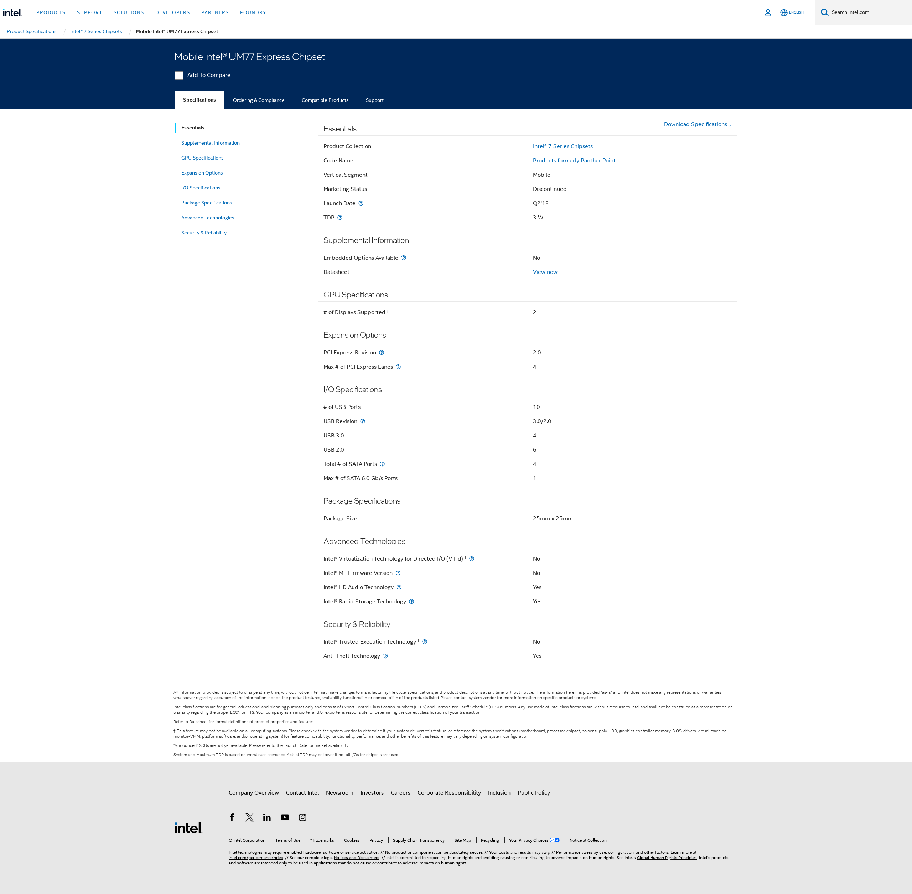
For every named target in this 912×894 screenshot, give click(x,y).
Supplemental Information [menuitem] (210, 143)
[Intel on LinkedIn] (267, 818)
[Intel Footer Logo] (189, 827)
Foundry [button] (253, 12)
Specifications (199, 100)
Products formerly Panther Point (574, 160)
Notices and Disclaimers (356, 857)
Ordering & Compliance (259, 100)
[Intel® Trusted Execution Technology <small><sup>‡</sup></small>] (425, 642)
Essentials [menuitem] (192, 127)
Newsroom (339, 792)
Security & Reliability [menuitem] (204, 232)
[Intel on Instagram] (302, 818)
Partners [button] (215, 12)
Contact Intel (302, 792)
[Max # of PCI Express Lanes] (398, 367)
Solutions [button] (129, 12)
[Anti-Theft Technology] (385, 656)
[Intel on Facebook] (232, 818)
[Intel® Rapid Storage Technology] (411, 601)
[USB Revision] (363, 421)
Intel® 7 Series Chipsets (563, 146)
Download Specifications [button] (695, 124)
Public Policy (534, 792)
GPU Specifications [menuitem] (202, 158)
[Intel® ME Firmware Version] (398, 573)
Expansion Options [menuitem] (202, 173)
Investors (372, 792)
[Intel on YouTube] (285, 818)
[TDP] (340, 217)
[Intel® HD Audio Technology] (399, 587)
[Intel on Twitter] (250, 818)
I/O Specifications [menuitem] (201, 187)
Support (375, 100)
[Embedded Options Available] (404, 258)
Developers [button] (172, 12)
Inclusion (499, 792)
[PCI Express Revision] (381, 352)
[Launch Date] (361, 203)
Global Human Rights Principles (667, 857)
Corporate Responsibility (449, 792)
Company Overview (254, 792)
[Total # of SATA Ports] (382, 464)
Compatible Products (325, 100)
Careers (400, 792)
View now (545, 272)
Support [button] (89, 12)
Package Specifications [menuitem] (206, 202)
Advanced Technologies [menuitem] (207, 217)
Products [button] (51, 12)
